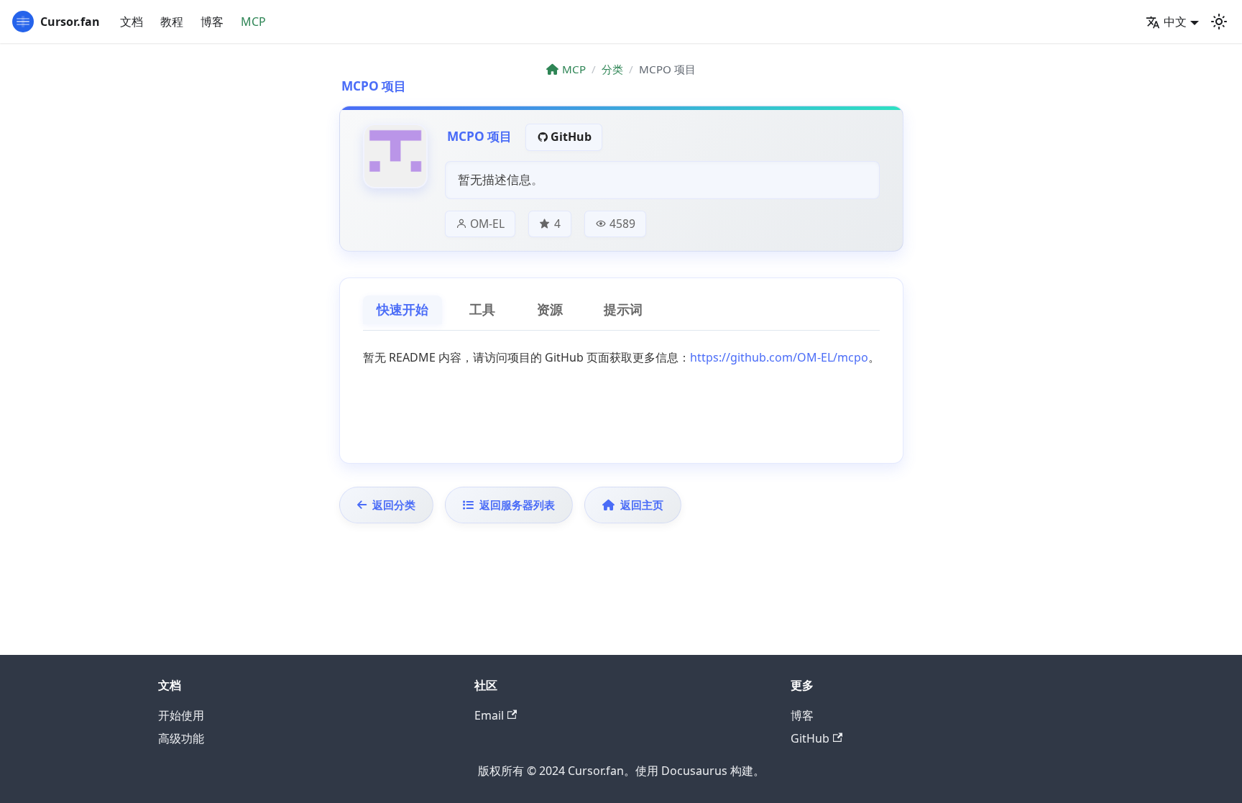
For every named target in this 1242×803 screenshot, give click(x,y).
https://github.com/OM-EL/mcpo (779, 357)
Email (489, 715)
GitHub (571, 136)
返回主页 (641, 504)
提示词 (623, 310)
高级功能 (181, 738)
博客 (212, 21)
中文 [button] (1175, 21)
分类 (612, 69)
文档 (131, 21)
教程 (171, 21)
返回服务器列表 (517, 504)
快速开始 (402, 310)
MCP (253, 21)
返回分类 (393, 504)
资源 (550, 310)
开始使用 (181, 715)
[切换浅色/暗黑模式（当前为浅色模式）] (1219, 21)
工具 (482, 310)
